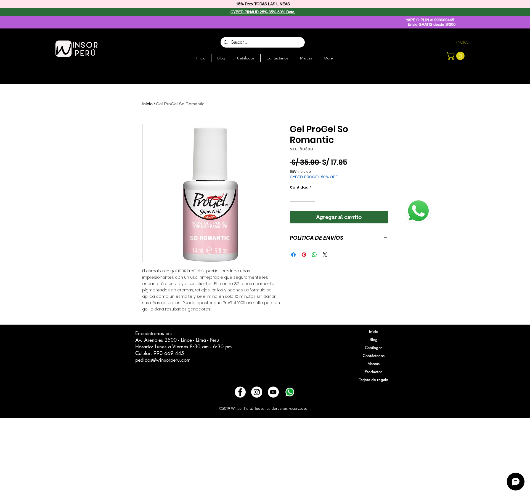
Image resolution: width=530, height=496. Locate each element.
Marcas (373, 363)
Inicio (147, 103)
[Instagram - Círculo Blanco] (256, 392)
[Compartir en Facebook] (293, 254)
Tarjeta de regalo (373, 379)
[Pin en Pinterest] (304, 254)
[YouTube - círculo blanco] (273, 392)
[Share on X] (325, 254)
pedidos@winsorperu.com (162, 359)
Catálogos (373, 347)
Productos (373, 371)
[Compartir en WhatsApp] (314, 254)
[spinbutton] (302, 197)
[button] (456, 56)
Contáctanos (374, 355)
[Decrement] (294, 197)
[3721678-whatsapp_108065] (289, 392)
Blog (374, 339)
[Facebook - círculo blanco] (240, 392)
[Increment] (311, 197)
